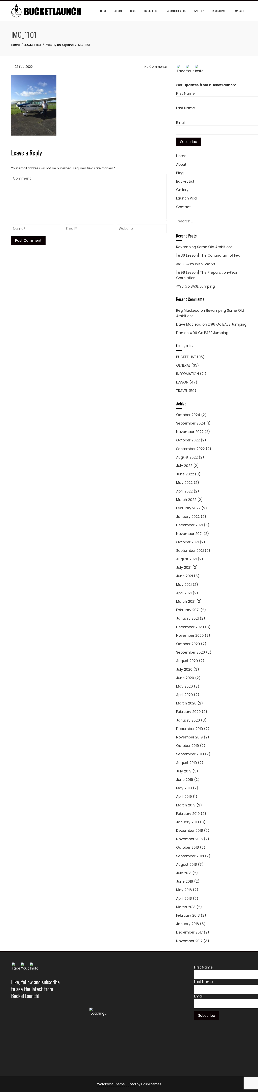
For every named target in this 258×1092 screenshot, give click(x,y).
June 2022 (185, 474)
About (118, 10)
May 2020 (184, 686)
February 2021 (188, 610)
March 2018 (186, 907)
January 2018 (187, 923)
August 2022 (187, 457)
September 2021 (190, 550)
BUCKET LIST (186, 357)
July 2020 (184, 669)
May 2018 (184, 889)
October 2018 (187, 847)
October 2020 (188, 644)
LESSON (182, 382)
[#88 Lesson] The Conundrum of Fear (209, 255)
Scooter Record (176, 10)
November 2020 (190, 635)
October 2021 (187, 542)
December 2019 (189, 728)
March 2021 (185, 601)
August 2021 (186, 559)
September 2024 (190, 423)
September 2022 (190, 448)
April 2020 (184, 694)
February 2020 (188, 711)
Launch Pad (219, 10)
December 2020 (190, 627)
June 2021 (184, 576)
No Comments (155, 67)
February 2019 (188, 813)
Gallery (199, 10)
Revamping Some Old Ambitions (204, 247)
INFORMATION (187, 373)
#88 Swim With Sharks (195, 264)
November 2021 (189, 533)
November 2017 (189, 941)
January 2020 (188, 720)
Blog (133, 10)
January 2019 (187, 822)
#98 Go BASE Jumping (195, 286)
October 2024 (188, 414)
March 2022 (186, 499)
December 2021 (189, 525)
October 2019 (187, 745)
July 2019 (183, 771)
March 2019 (186, 805)
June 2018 (184, 881)
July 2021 (183, 567)
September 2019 (190, 754)
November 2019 (189, 737)
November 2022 (190, 431)
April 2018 (184, 898)
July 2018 (183, 873)
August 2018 (186, 864)
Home (103, 10)
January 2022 (188, 516)
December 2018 (189, 830)
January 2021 (187, 618)
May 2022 (184, 482)
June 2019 (184, 779)
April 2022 (184, 491)
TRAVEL (182, 390)
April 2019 (184, 796)
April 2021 (184, 593)
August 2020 (187, 660)
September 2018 (190, 856)
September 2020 (190, 652)
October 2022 (188, 440)
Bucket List (151, 10)
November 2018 (189, 839)
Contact (239, 10)
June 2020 (185, 678)
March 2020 (186, 703)
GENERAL (183, 365)
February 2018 (188, 915)
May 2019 (184, 788)
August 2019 (186, 762)
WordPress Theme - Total (116, 1084)
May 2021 (184, 584)
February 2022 (188, 508)
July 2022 (184, 465)
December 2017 (189, 932)
